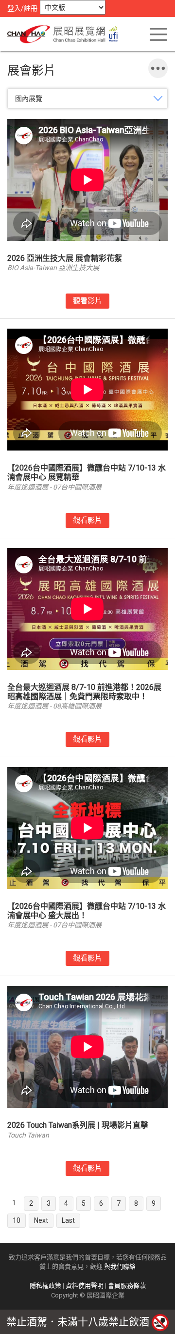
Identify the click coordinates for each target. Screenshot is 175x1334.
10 (16, 1220)
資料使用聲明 (85, 1285)
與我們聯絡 (120, 1266)
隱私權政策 (45, 1285)
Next (41, 1220)
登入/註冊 (22, 8)
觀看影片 (87, 300)
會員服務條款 (127, 1285)
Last (68, 1220)
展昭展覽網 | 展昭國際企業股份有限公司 (65, 34)
